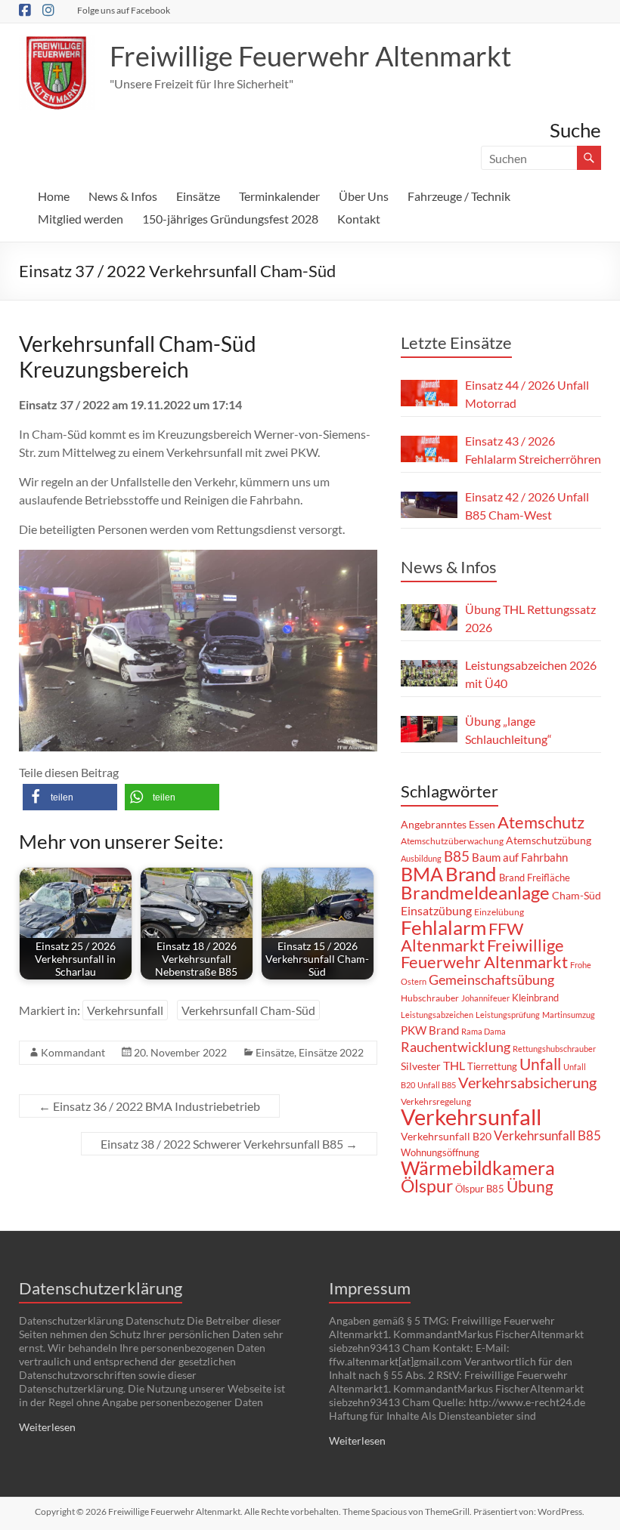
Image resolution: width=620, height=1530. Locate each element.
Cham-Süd (576, 896)
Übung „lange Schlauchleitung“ (508, 730)
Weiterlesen (47, 1426)
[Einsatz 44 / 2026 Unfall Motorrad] (429, 393)
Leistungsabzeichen (437, 1014)
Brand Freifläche (534, 877)
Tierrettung (492, 1066)
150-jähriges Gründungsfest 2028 (230, 218)
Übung (530, 1186)
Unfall (540, 1064)
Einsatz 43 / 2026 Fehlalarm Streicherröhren (533, 449)
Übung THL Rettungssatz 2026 (530, 618)
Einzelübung (499, 912)
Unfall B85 (436, 1085)
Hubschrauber (430, 998)
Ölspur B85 (479, 1189)
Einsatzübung (436, 910)
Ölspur (427, 1185)
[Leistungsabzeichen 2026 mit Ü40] (429, 673)
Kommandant (73, 1052)
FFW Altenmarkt (462, 936)
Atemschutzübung (548, 840)
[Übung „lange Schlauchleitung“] (429, 729)
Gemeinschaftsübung (491, 980)
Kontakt (358, 218)
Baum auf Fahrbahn (520, 857)
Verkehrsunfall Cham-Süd (248, 1010)
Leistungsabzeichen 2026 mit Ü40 (531, 674)
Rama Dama (483, 1031)
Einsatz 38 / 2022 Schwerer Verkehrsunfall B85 (229, 1144)
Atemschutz (541, 822)
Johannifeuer (485, 998)
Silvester (421, 1066)
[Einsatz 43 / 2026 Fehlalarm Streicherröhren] (429, 449)
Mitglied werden (80, 218)
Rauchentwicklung (455, 1046)
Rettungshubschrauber (554, 1048)
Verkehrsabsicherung (527, 1082)
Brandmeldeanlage (475, 892)
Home (54, 196)
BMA (422, 873)
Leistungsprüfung (508, 1014)
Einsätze (198, 196)
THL (454, 1065)
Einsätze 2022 (331, 1052)
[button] (70, 797)
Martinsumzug (568, 1014)
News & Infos (122, 196)
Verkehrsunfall (125, 1010)
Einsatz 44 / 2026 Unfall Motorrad (527, 394)
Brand (471, 874)
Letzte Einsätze (456, 342)
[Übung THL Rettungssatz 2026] (429, 617)
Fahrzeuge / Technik (459, 196)
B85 (457, 856)
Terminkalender (279, 196)
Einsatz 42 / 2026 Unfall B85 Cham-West (527, 505)
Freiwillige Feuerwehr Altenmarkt (310, 55)
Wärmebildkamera (478, 1167)
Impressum (370, 1288)
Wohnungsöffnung (440, 1152)
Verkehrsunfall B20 (446, 1137)
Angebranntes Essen (448, 824)
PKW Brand (430, 1030)
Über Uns (364, 196)
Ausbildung (421, 858)
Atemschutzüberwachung (452, 841)
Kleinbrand (535, 998)
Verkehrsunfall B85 (547, 1135)
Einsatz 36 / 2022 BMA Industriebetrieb (149, 1106)
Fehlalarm (443, 927)
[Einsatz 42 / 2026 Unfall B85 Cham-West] (429, 505)
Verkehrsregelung (436, 1101)
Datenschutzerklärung (100, 1288)
